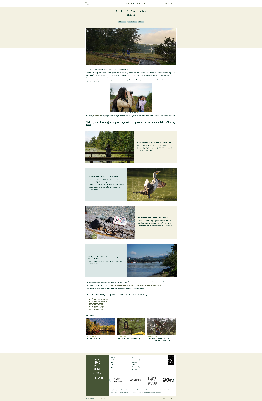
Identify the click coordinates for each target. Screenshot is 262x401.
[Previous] (110, 380)
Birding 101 (122, 21)
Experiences (146, 3)
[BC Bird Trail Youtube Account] (172, 3)
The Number (103, 398)
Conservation (132, 21)
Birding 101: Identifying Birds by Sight (99, 299)
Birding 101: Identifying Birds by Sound (99, 301)
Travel (141, 21)
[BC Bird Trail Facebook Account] (166, 3)
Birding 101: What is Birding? (96, 298)
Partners (134, 362)
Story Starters (135, 369)
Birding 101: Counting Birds (96, 309)
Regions (129, 3)
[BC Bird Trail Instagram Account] (163, 3)
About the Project (136, 360)
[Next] (173, 380)
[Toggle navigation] (174, 3)
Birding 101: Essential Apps (96, 304)
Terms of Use (173, 398)
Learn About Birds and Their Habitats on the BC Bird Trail (159, 339)
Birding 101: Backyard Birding (96, 308)
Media (134, 364)
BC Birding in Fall (93, 338)
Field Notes (115, 3)
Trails (138, 3)
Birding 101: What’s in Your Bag (97, 306)
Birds (122, 3)
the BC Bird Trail (97, 115)
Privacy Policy (166, 398)
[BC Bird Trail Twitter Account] (169, 3)
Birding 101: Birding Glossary (96, 303)
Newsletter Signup (137, 367)
